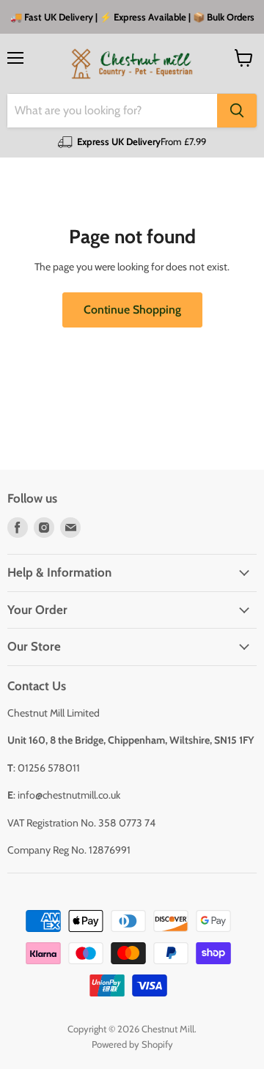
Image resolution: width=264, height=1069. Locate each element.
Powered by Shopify (132, 1044)
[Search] (237, 110)
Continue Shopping (132, 310)
